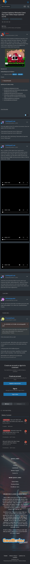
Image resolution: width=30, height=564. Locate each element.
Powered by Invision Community (11, 560)
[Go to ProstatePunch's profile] (2, 319)
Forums (15, 465)
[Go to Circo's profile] (2, 34)
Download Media (15, 484)
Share (7, 404)
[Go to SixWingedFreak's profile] (2, 122)
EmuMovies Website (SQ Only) (11, 88)
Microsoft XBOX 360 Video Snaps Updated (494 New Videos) (11, 442)
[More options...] (27, 34)
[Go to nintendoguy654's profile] (2, 299)
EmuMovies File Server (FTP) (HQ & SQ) (13, 93)
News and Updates (16, 27)
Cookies (15, 557)
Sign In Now (15, 394)
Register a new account (15, 383)
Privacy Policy (13, 555)
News (15, 462)
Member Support (15, 470)
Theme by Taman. (22, 560)
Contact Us (15, 473)
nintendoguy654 (21, 324)
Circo (4, 26)
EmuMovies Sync (15, 486)
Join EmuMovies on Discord (10, 100)
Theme (5, 555)
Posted (11, 35)
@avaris (14, 74)
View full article (4, 109)
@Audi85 (20, 74)
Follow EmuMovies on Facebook (11, 98)
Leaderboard (15, 468)
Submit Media (15, 481)
